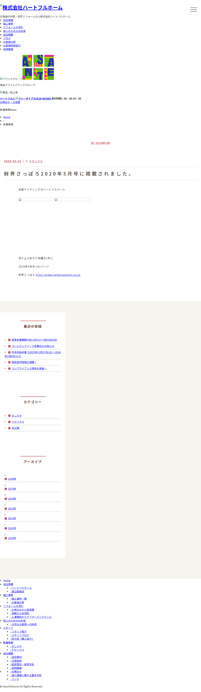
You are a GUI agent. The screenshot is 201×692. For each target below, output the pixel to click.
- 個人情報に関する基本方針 (26, 675)
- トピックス (17, 650)
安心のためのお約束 (14, 31)
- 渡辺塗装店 (17, 591)
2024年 (12, 498)
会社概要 (8, 34)
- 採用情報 (16, 668)
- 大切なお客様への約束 (23, 624)
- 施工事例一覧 (18, 598)
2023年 (12, 508)
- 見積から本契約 (19, 613)
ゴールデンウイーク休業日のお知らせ (33, 346)
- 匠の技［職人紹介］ (22, 639)
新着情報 (8, 642)
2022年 (12, 518)
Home (6, 117)
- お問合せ (16, 671)
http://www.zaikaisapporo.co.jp (58, 275)
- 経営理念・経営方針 (22, 664)
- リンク (14, 679)
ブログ (7, 38)
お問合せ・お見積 (10, 102)
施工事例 (8, 23)
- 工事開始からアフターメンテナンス (31, 617)
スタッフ (8, 628)
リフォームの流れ (13, 27)
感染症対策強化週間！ (24, 362)
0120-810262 (26, 98)
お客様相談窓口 (12, 45)
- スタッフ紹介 (18, 631)
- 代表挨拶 (16, 661)
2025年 (12, 489)
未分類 (15, 428)
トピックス (36, 161)
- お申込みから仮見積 (22, 609)
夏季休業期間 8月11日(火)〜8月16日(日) (34, 340)
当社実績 (8, 20)
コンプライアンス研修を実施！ (29, 368)
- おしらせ (16, 646)
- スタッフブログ (19, 635)
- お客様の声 (17, 602)
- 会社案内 (16, 657)
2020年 (12, 538)
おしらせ (17, 415)
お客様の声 (9, 42)
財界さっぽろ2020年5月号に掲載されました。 (69, 173)
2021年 (12, 528)
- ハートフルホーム (21, 588)
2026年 (12, 479)
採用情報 (8, 49)
